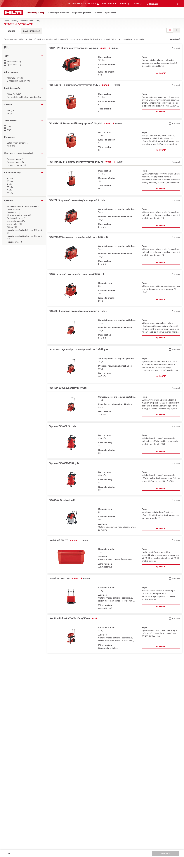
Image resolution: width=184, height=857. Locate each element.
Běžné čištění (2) (14, 94)
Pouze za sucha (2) (15, 162)
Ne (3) (9, 113)
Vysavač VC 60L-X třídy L (63, 426)
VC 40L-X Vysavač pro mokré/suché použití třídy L (78, 310)
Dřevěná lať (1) (13, 212)
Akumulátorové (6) (15, 78)
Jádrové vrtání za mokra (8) (19, 215)
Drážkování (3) (13, 209)
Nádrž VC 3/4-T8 (58, 540)
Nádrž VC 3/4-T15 (59, 578)
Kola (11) (11, 146)
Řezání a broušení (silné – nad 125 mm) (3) (24, 231)
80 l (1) (10, 193)
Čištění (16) (12, 227)
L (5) (9, 126)
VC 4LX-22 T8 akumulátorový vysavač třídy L (74, 84)
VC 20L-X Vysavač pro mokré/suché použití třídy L (78, 200)
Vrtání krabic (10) (14, 224)
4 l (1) (9, 184)
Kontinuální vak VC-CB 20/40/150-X (69, 618)
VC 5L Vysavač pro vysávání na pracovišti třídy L (77, 274)
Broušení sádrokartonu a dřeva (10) (23, 206)
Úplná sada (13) (14, 64)
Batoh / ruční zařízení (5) (17, 143)
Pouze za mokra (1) (15, 159)
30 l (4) (10, 181)
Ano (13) (10, 110)
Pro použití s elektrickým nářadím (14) (24, 97)
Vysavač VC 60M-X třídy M (64, 463)
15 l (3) (10, 178)
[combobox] (162, 3)
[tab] (11, 31)
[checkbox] (174, 48)
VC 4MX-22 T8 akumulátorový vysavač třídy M (75, 123)
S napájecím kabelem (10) (18, 81)
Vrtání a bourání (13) (16, 221)
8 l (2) (9, 190)
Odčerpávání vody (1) (16, 218)
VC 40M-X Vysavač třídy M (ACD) (67, 387)
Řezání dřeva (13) (14, 242)
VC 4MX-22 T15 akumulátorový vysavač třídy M (76, 161)
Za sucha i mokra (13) (16, 165)
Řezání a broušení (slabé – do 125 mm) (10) (24, 237)
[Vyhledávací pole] (178, 3)
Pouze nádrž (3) (14, 61)
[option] (169, 30)
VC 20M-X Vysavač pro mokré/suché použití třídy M (78, 237)
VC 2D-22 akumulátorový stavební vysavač (73, 47)
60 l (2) (10, 187)
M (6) (9, 129)
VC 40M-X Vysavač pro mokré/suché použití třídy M (78, 349)
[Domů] (13, 12)
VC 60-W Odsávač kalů (62, 500)
